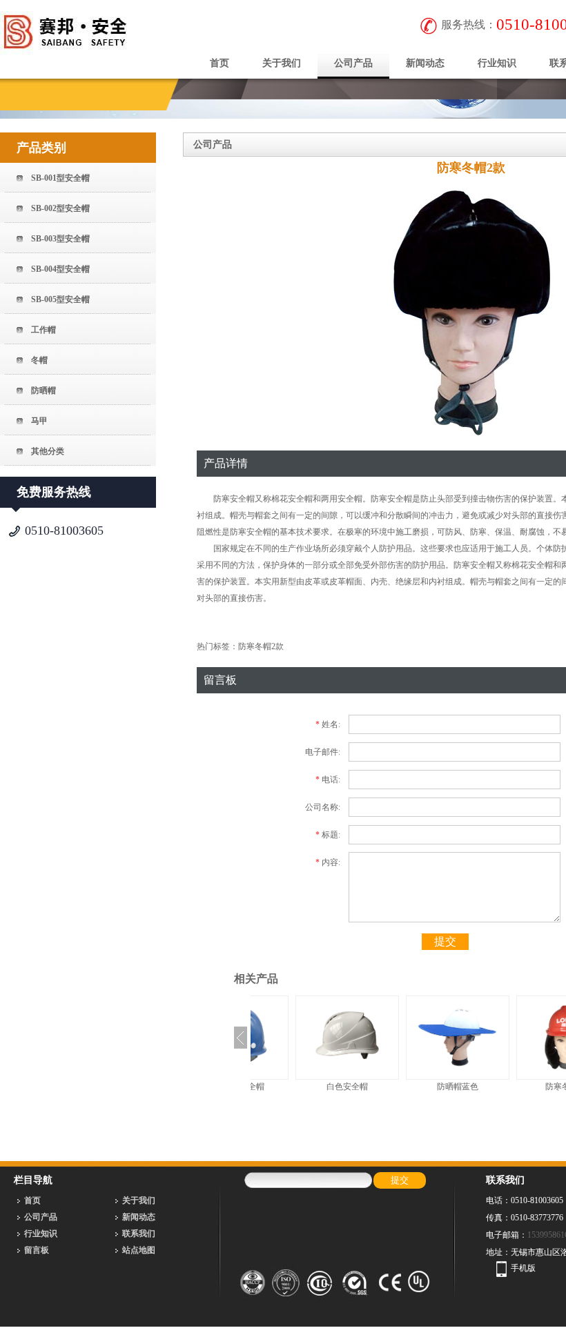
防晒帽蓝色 (416, 1086)
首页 (219, 63)
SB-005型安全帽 (60, 299)
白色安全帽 (305, 1086)
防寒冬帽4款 (526, 1086)
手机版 (523, 1268)
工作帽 (43, 330)
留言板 (36, 1250)
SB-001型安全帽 (60, 178)
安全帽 (242, 499)
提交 (445, 941)
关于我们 (281, 63)
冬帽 (39, 360)
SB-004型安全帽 (60, 269)
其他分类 (47, 451)
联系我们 (138, 1233)
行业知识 (497, 63)
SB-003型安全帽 (60, 239)
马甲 (39, 421)
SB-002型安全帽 (60, 208)
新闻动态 (425, 63)
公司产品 (353, 63)
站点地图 (138, 1250)
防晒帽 (43, 390)
